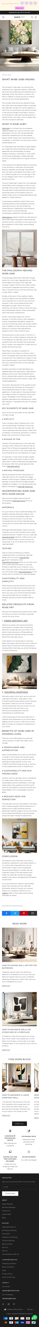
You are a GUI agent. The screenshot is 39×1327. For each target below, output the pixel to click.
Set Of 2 (5, 1247)
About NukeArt (7, 1204)
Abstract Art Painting (10, 1237)
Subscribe (10, 1193)
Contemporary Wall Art (10, 1254)
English (30, 1309)
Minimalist (6, 1234)
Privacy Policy (7, 1274)
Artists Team (6, 1214)
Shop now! (19, 8)
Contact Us (6, 1211)
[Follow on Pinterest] (14, 1304)
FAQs (4, 1270)
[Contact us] (34, 1317)
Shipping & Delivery (9, 1263)
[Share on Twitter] (15, 913)
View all (19, 1124)
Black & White (7, 1244)
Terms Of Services (8, 1277)
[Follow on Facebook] (3, 1304)
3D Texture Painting (9, 1230)
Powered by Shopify (25, 1313)
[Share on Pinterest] (24, 913)
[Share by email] (32, 913)
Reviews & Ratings (8, 1207)
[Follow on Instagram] (8, 1304)
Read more (6, 986)
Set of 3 (5, 1251)
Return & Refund (8, 1267)
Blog (4, 1218)
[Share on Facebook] (6, 913)
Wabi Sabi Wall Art (9, 1227)
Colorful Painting (8, 1240)
